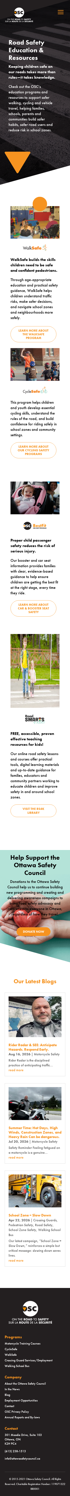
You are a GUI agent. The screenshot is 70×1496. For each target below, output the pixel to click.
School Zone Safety (22, 1230)
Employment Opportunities (21, 1400)
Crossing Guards (45, 1220)
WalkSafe (11, 1355)
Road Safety (43, 1225)
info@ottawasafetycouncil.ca (22, 1458)
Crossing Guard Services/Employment (28, 1360)
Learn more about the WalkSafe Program (33, 334)
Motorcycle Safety (47, 1054)
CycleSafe (11, 1349)
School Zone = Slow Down (30, 1215)
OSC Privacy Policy (17, 1412)
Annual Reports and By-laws (22, 1417)
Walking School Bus (17, 1366)
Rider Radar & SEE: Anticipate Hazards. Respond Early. (33, 1047)
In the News (12, 1389)
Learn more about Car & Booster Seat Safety (33, 608)
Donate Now (33, 932)
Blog (7, 1395)
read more (16, 1070)
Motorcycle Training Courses (22, 1343)
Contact (9, 1406)
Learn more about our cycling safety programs (33, 450)
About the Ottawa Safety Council (25, 1384)
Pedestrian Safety (21, 1225)
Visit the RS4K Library (33, 811)
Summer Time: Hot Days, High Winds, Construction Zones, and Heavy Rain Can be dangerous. (35, 1132)
